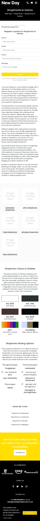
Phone (4, 55)
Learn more (7, 518)
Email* (4, 46)
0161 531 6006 (18, 500)
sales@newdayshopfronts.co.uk (20, 502)
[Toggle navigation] (36, 3)
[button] (4, 27)
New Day (10, 3)
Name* (4, 38)
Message (5, 63)
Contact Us (20, 452)
